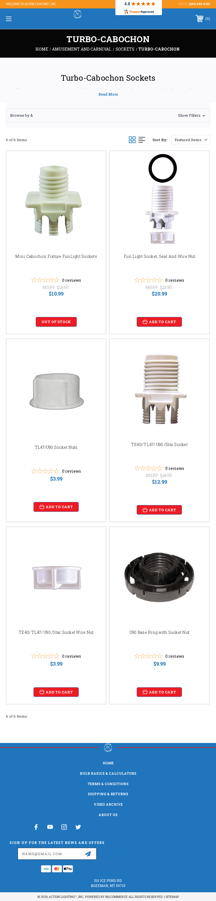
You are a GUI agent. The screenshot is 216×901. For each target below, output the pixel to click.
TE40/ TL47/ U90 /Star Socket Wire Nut (56, 632)
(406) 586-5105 (199, 4)
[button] (108, 115)
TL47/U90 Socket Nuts (56, 447)
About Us (108, 814)
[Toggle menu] (26, 18)
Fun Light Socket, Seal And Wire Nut (159, 256)
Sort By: (159, 139)
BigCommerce (116, 897)
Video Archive (108, 804)
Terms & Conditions (108, 783)
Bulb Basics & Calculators (108, 773)
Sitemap (172, 897)
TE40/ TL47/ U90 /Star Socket (159, 444)
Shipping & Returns (108, 794)
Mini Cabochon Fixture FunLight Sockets (56, 256)
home (108, 763)
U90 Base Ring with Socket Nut (159, 632)
